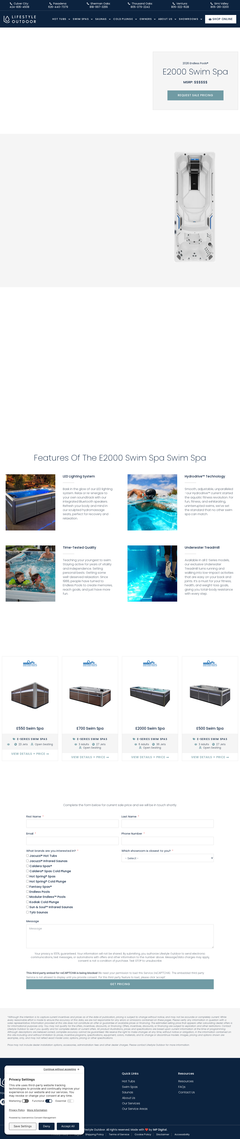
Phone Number (132, 833)
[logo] (20, 19)
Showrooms (188, 19)
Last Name (129, 816)
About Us (165, 19)
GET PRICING (120, 984)
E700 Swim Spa (90, 728)
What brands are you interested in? (51, 851)
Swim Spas (81, 19)
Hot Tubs (59, 19)
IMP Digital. (160, 1130)
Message (32, 921)
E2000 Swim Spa (150, 728)
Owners (146, 19)
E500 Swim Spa (210, 728)
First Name (33, 816)
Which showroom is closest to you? (146, 851)
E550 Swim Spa (30, 728)
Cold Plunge (123, 19)
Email (29, 833)
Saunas (101, 19)
